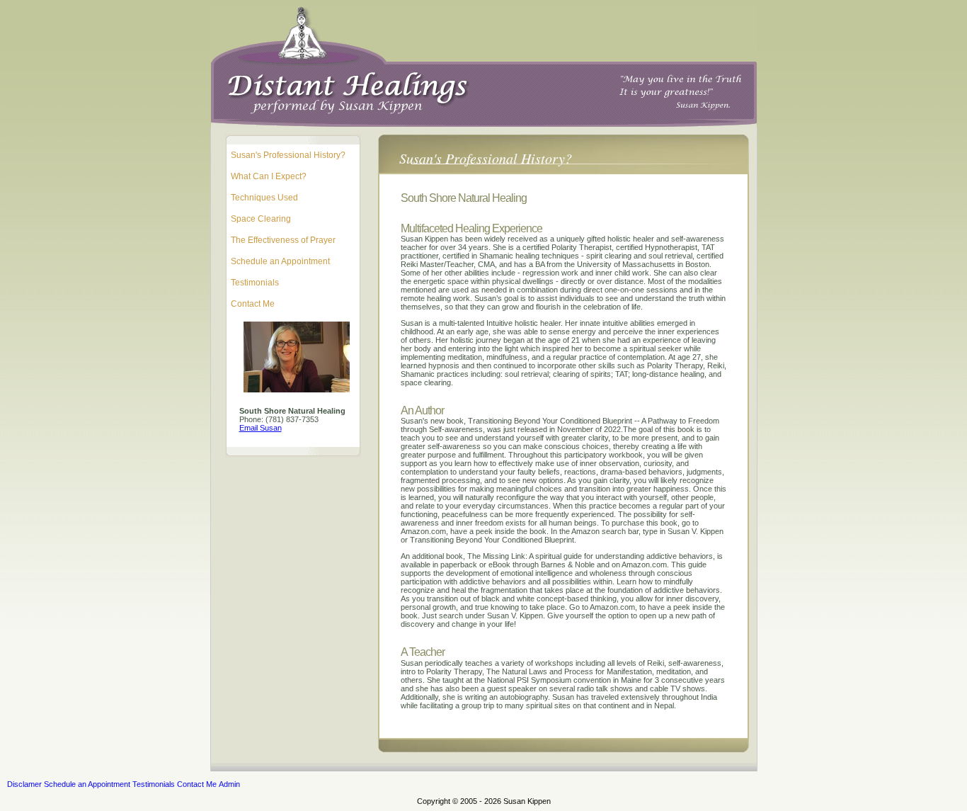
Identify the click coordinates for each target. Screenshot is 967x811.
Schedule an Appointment (280, 261)
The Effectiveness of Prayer (283, 240)
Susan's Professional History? (288, 155)
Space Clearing (261, 219)
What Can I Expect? (269, 176)
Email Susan (260, 428)
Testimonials (255, 283)
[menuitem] (296, 155)
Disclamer (24, 784)
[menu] (296, 229)
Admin (229, 784)
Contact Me (253, 304)
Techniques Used (264, 198)
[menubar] (123, 784)
